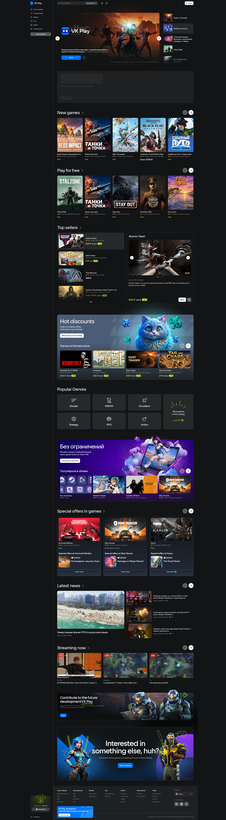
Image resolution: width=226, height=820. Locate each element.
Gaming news (124, 796)
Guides (123, 801)
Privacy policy (159, 816)
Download (76, 799)
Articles (123, 799)
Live (106, 790)
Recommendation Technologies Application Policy (176, 816)
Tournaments (141, 790)
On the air (107, 796)
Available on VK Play (62, 794)
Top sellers (67, 227)
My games (60, 801)
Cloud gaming (77, 790)
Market (91, 790)
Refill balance (92, 796)
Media (123, 790)
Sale (58, 799)
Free (58, 796)
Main (74, 794)
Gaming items (93, 794)
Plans (74, 796)
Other (154, 790)
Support (155, 799)
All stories (123, 794)
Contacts (155, 796)
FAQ (74, 801)
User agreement (151, 816)
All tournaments (141, 796)
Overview (139, 794)
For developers (157, 794)
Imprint (192, 816)
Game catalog (62, 790)
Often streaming (109, 794)
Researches (156, 801)
